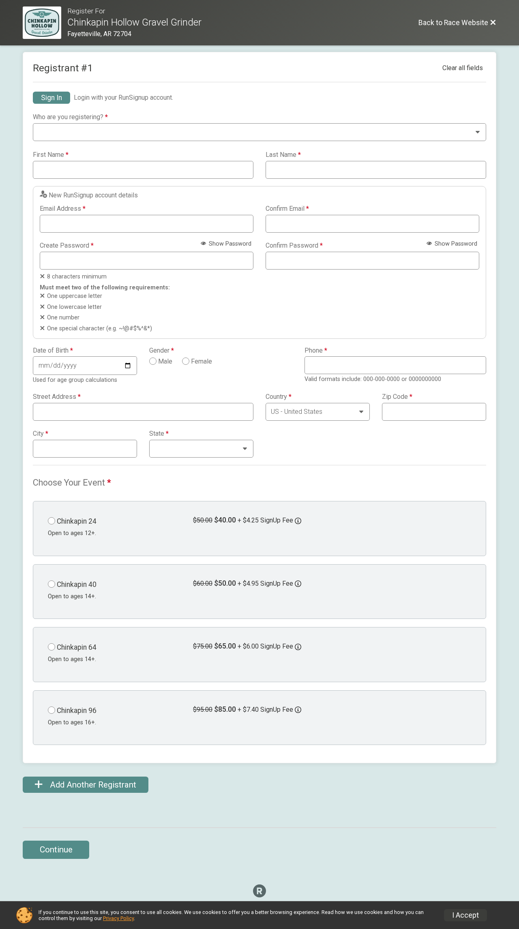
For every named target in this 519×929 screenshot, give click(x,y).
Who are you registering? (70, 117)
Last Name (283, 154)
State (159, 433)
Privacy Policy (118, 918)
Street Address (57, 396)
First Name (51, 154)
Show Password (229, 243)
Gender (161, 350)
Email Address (63, 208)
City (40, 433)
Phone (316, 350)
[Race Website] (45, 22)
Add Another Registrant (92, 785)
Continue (56, 849)
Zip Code (397, 396)
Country (279, 396)
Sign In (51, 98)
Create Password (67, 245)
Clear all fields (462, 68)
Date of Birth (53, 350)
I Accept (465, 915)
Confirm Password (294, 245)
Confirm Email (287, 208)
